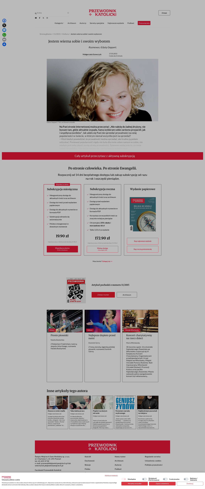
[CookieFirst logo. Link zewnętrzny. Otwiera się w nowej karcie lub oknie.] (6, 477)
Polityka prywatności (111, 475)
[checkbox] (123, 479)
